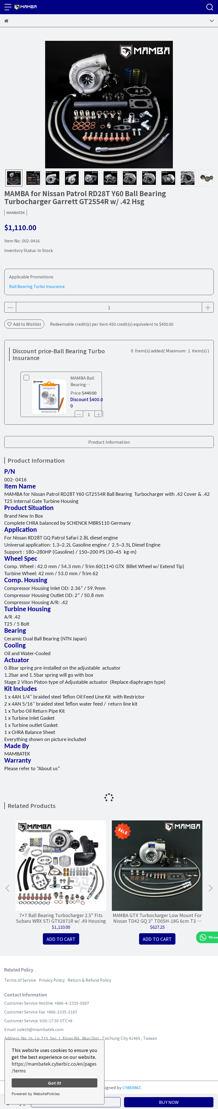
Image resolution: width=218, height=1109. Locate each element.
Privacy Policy (52, 980)
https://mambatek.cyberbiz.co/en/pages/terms (54, 1067)
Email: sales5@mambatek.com (34, 1029)
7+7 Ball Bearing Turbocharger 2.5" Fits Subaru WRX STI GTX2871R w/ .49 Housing (61, 918)
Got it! (54, 1083)
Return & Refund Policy (89, 980)
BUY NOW (169, 1102)
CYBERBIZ (131, 1087)
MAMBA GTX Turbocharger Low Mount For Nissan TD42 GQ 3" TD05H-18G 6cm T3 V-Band (157, 918)
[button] (210, 888)
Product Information (109, 442)
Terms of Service (20, 980)
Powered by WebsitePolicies (36, 1094)
